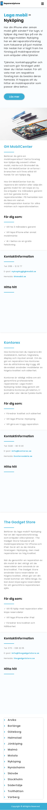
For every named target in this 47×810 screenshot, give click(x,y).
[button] (42, 3)
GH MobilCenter (18, 146)
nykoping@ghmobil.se (24, 271)
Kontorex (12, 342)
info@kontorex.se (21, 451)
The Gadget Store (19, 522)
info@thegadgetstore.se (25, 653)
